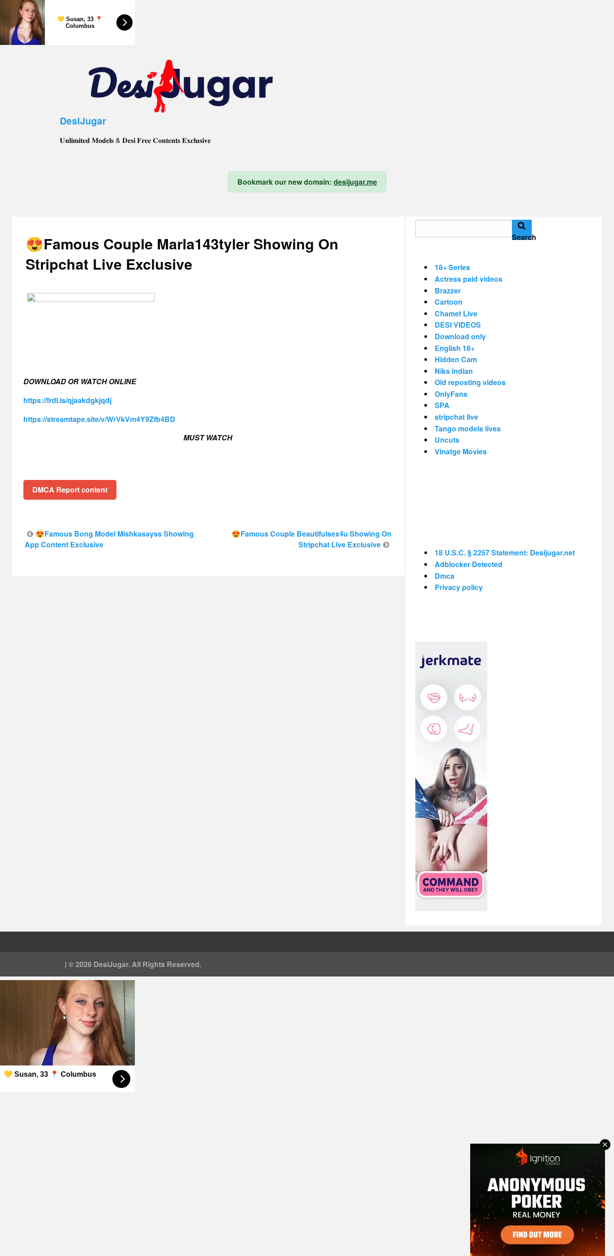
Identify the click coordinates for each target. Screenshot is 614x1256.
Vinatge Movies (461, 451)
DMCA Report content (69, 489)
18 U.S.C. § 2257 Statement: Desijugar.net (505, 552)
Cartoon (449, 302)
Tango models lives (468, 428)
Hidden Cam (456, 359)
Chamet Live (456, 313)
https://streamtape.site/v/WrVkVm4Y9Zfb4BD (99, 419)
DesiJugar (83, 120)
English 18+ (455, 348)
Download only (460, 336)
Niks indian (454, 371)
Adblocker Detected (469, 564)
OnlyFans (451, 394)
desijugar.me (355, 182)
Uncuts (447, 440)
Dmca (444, 576)
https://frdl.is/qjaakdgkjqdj (67, 400)
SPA (442, 405)
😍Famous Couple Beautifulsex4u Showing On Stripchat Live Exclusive (311, 539)
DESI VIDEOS (458, 325)
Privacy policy (459, 587)
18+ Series (452, 267)
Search (522, 236)
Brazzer (448, 290)
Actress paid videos (469, 279)
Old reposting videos (470, 382)
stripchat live (456, 417)
